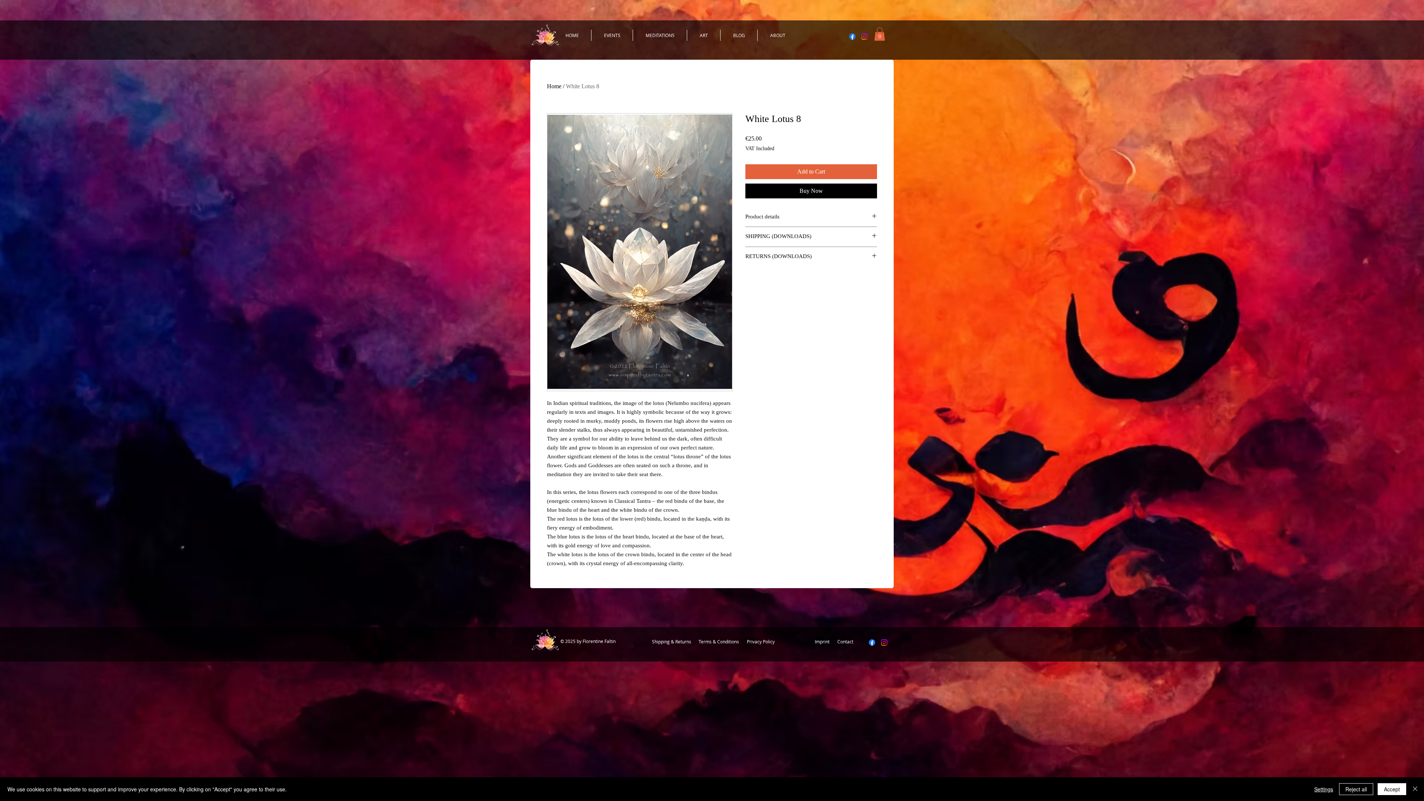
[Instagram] (864, 36)
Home (554, 86)
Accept (1392, 789)
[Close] (1415, 789)
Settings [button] (1323, 789)
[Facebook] (852, 36)
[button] (879, 34)
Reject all (1356, 789)
